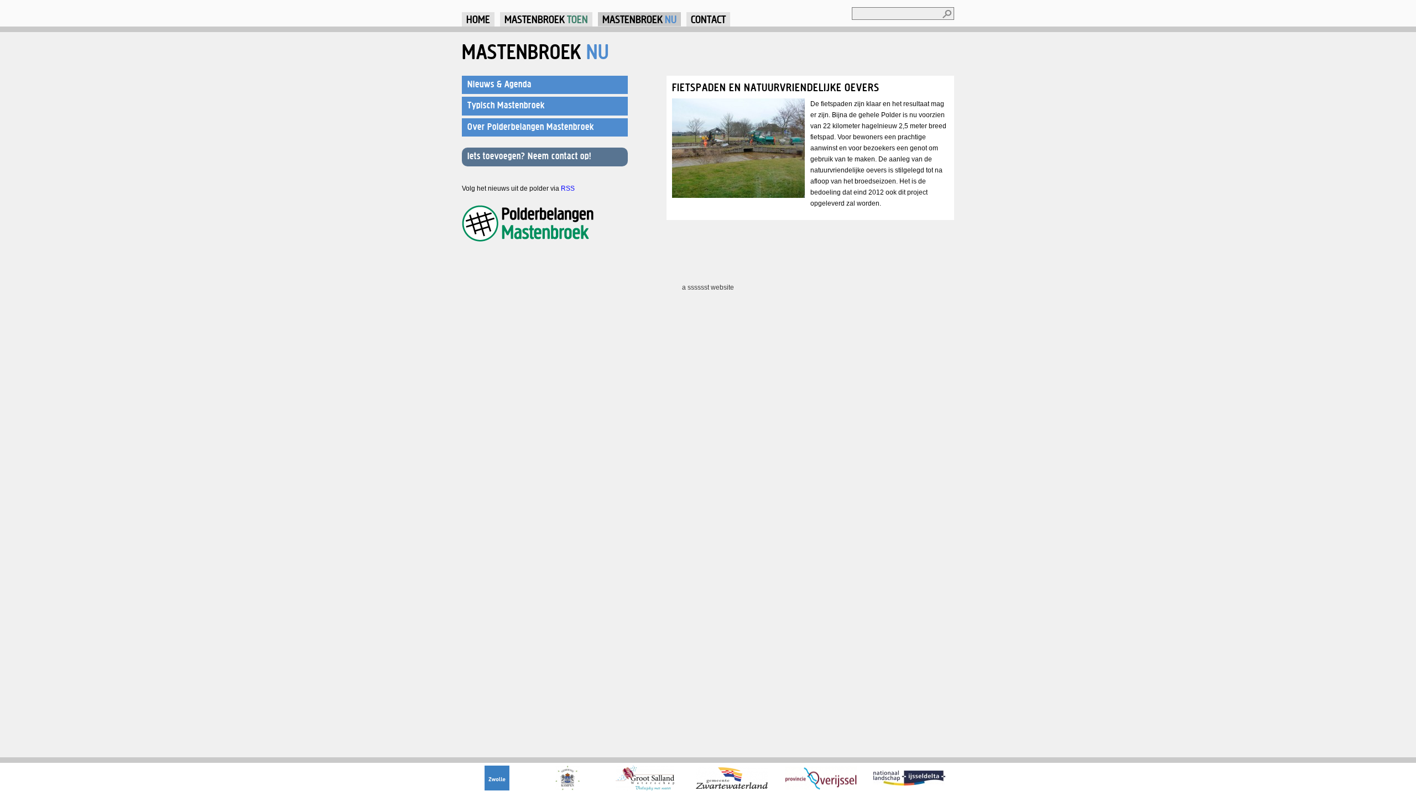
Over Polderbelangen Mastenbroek (530, 127)
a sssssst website (708, 287)
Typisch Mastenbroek (506, 105)
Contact (708, 19)
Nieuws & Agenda (499, 84)
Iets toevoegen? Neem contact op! (529, 156)
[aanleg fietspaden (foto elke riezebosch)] (738, 196)
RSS (568, 188)
